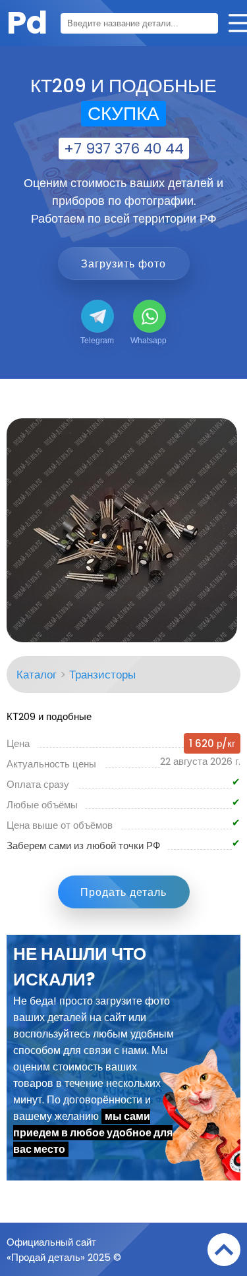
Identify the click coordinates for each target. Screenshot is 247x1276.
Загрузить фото (123, 263)
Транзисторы (102, 674)
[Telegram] (97, 316)
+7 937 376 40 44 (124, 148)
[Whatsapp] (149, 316)
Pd (27, 23)
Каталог (36, 674)
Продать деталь (123, 892)
